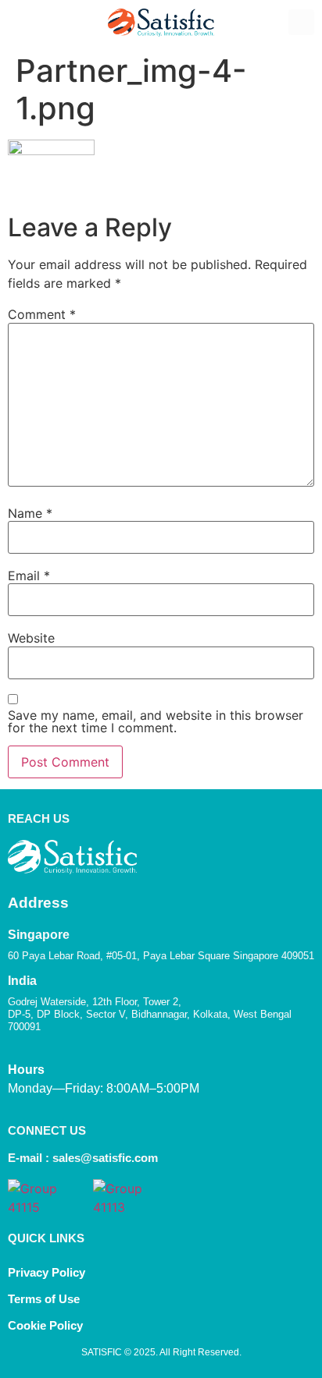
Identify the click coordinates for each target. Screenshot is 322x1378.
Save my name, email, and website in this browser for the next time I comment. (155, 721)
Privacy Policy (46, 1272)
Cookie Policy (47, 1325)
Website (31, 638)
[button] (20, 22)
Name (30, 513)
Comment (42, 314)
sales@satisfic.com (105, 1157)
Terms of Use (44, 1298)
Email (29, 575)
